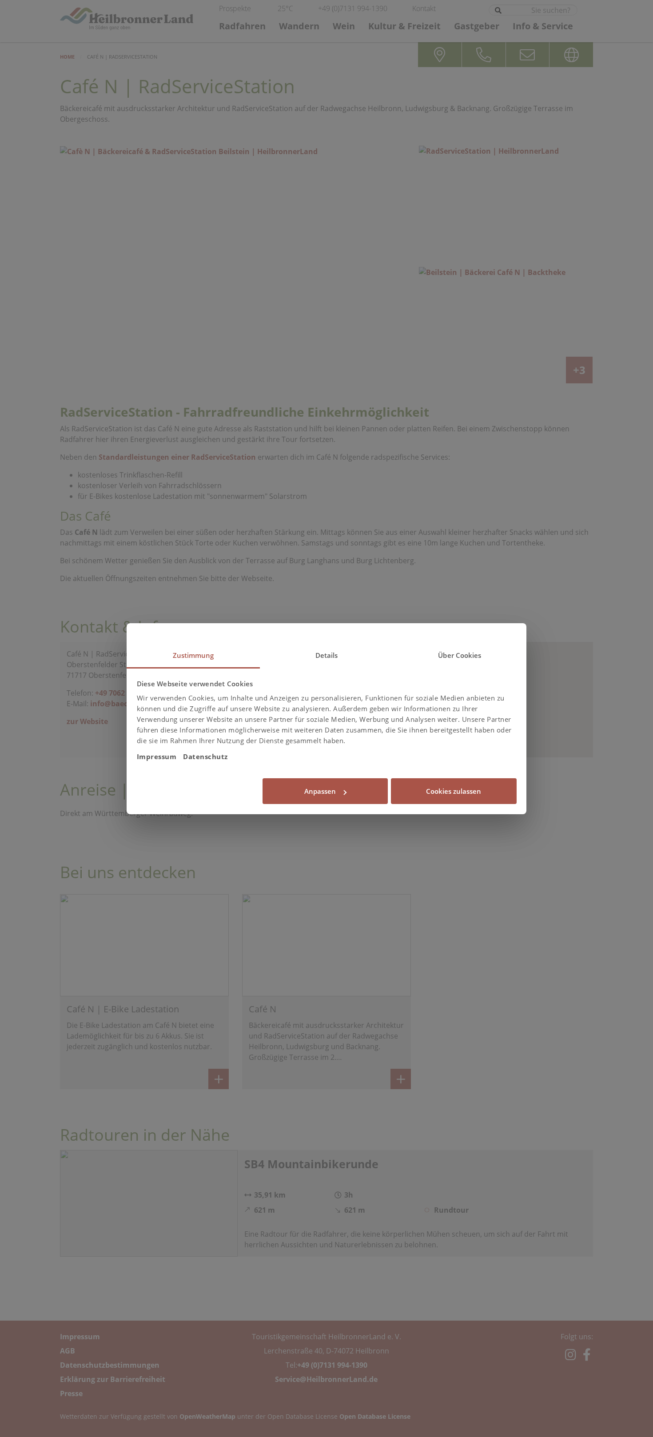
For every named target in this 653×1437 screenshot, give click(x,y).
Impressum (157, 756)
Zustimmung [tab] (193, 655)
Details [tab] (326, 655)
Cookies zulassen (453, 791)
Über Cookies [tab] (459, 655)
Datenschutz (205, 756)
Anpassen (320, 791)
